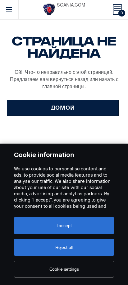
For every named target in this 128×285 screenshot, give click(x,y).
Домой (63, 107)
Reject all (64, 247)
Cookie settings (64, 269)
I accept (64, 225)
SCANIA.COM (71, 5)
